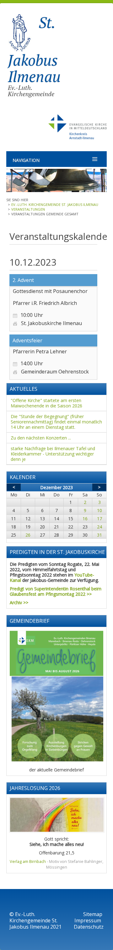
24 (99, 527)
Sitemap (92, 914)
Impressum (88, 920)
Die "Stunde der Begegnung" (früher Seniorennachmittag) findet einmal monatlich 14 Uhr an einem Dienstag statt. (56, 421)
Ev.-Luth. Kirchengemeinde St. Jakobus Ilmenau (54, 204)
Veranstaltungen (28, 209)
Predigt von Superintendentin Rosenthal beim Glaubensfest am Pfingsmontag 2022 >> (55, 591)
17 (99, 519)
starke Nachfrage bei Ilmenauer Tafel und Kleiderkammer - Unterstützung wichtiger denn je (53, 453)
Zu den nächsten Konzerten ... (41, 438)
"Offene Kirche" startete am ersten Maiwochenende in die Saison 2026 (46, 403)
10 (99, 510)
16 (85, 519)
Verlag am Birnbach (28, 861)
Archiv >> (19, 602)
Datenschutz (89, 926)
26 (27, 535)
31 (99, 535)
